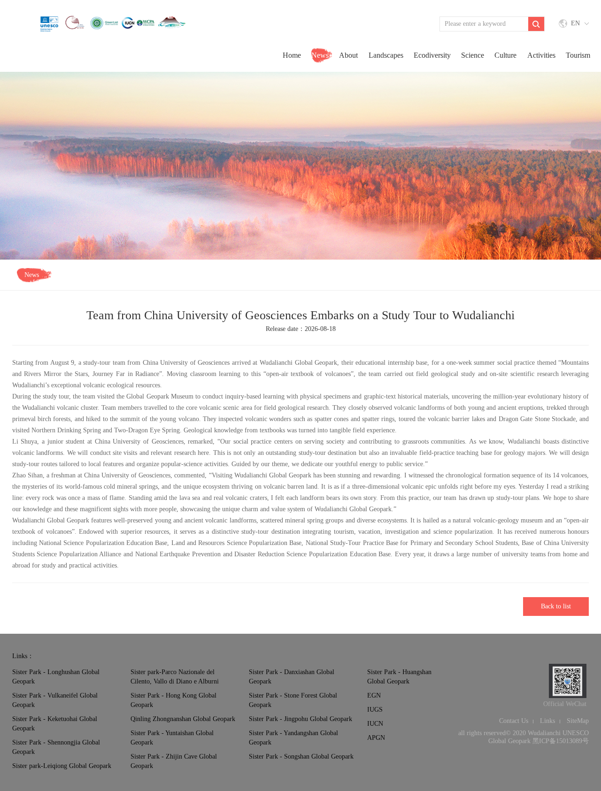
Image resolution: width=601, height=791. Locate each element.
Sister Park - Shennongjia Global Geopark (56, 747)
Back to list (556, 606)
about (348, 55)
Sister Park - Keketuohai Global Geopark (54, 723)
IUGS (375, 709)
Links (547, 720)
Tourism (578, 55)
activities (541, 55)
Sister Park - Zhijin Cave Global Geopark (174, 761)
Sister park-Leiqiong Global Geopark (61, 765)
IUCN (375, 723)
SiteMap (578, 720)
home (292, 55)
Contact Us (513, 720)
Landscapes (386, 55)
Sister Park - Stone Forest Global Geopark (293, 700)
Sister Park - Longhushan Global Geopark (56, 676)
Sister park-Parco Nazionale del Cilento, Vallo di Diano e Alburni (175, 676)
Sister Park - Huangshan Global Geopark (399, 676)
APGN (376, 737)
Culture (505, 55)
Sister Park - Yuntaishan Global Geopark (172, 738)
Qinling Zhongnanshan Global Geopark (183, 718)
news (320, 55)
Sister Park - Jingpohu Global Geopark (300, 718)
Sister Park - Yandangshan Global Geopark (293, 738)
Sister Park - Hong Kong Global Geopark (173, 700)
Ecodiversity (432, 55)
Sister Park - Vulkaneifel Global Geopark (55, 700)
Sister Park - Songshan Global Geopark (301, 756)
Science (472, 55)
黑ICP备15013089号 (560, 741)
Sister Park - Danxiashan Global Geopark (291, 676)
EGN (374, 695)
